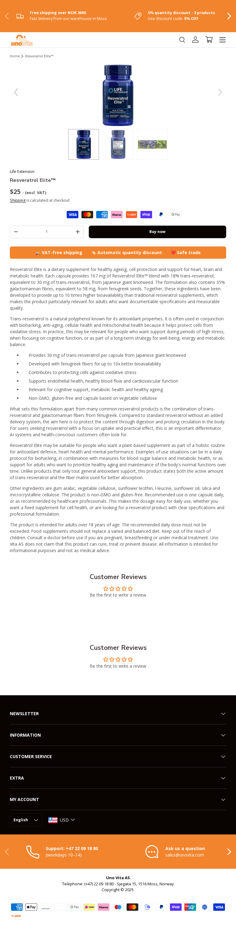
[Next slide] (220, 92)
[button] (209, 39)
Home (15, 56)
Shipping (18, 200)
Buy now (157, 231)
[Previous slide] (16, 92)
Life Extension (22, 171)
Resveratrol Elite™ (39, 56)
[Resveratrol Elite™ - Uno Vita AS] (118, 144)
